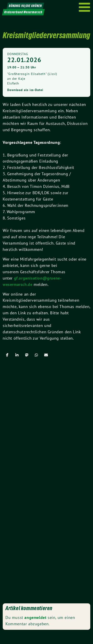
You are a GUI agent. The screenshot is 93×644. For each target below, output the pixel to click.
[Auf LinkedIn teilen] (16, 354)
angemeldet (35, 617)
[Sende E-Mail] (46, 354)
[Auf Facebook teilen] (7, 354)
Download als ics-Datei (25, 90)
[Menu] (84, 7)
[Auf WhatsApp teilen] (36, 354)
